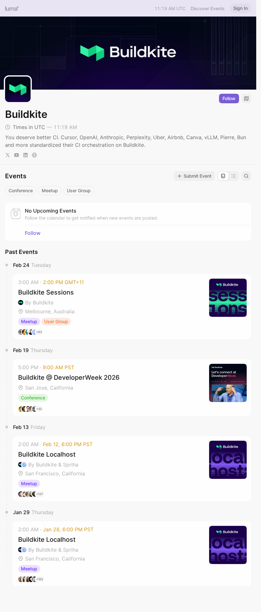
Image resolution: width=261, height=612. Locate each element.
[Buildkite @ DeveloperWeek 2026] (132, 388)
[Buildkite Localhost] (132, 469)
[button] (132, 306)
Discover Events (208, 8)
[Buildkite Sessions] (132, 307)
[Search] (246, 176)
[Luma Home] (12, 8)
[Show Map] (246, 98)
